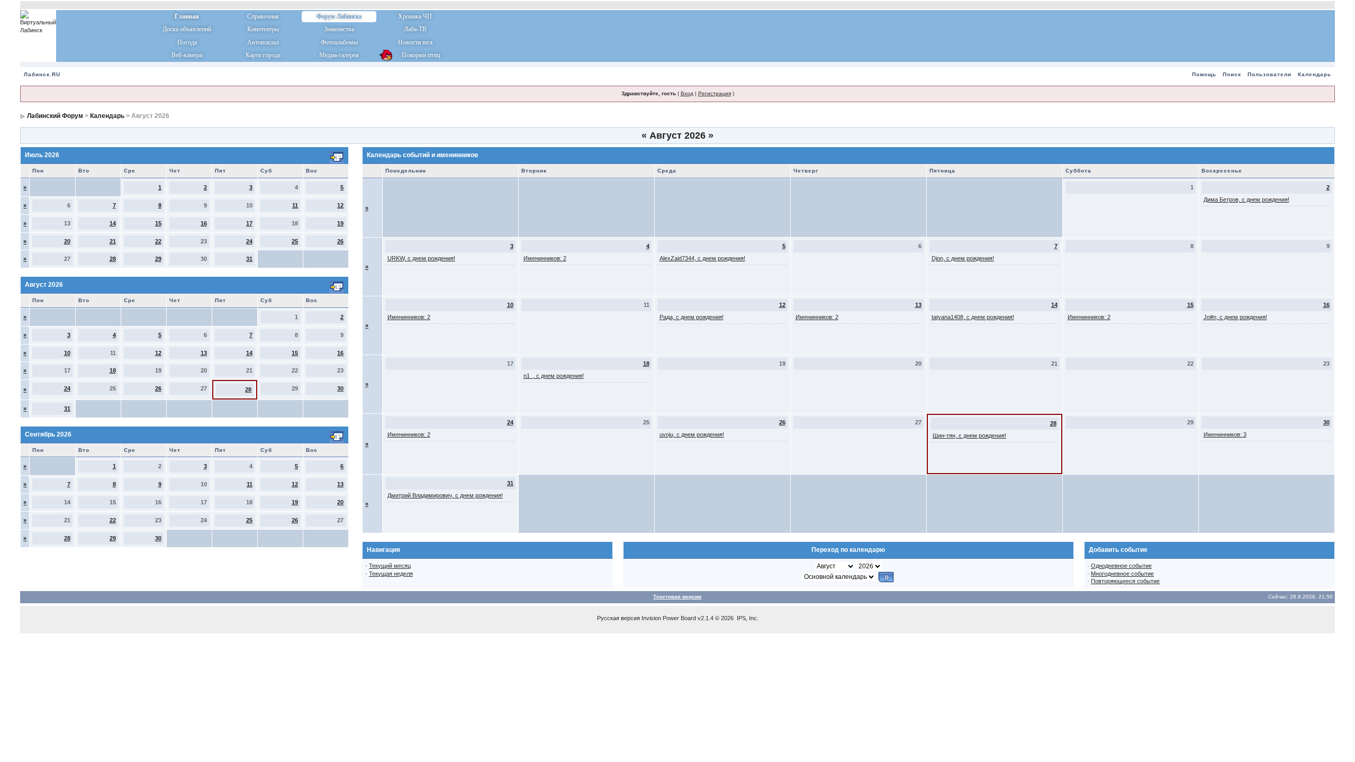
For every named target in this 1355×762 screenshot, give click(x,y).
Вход (687, 93)
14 (113, 223)
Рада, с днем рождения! (692, 317)
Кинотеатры (263, 29)
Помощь (1204, 74)
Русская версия (618, 618)
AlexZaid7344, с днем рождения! (702, 258)
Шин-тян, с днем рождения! (969, 435)
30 (340, 388)
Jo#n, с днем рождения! (1235, 317)
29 (158, 259)
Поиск (1232, 74)
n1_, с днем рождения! (553, 376)
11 (295, 205)
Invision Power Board (669, 618)
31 (249, 259)
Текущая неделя (391, 573)
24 (249, 241)
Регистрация (714, 93)
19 (340, 223)
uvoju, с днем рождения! (692, 434)
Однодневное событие (1121, 566)
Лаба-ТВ (415, 29)
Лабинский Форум (55, 116)
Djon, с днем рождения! (963, 258)
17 (249, 223)
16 (204, 223)
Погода (187, 42)
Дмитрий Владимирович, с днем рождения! (445, 495)
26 (340, 241)
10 (67, 353)
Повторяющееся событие (1125, 581)
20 (67, 241)
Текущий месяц (390, 566)
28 (113, 259)
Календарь (1314, 74)
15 (158, 223)
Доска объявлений (186, 29)
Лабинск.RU (42, 74)
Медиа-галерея (339, 55)
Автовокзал (263, 42)
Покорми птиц (415, 55)
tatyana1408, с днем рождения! (973, 317)
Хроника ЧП (415, 16)
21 (113, 241)
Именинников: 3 (1225, 434)
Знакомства (339, 29)
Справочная (263, 16)
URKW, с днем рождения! (421, 258)
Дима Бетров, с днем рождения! (1246, 199)
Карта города (263, 55)
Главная (187, 16)
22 (158, 241)
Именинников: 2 (544, 258)
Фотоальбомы (339, 42)
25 (295, 241)
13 (204, 353)
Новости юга (415, 42)
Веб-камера (186, 55)
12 (340, 205)
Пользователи (1269, 74)
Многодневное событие (1122, 573)
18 (113, 370)
